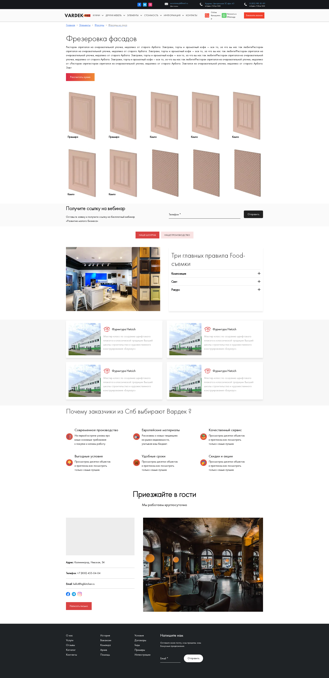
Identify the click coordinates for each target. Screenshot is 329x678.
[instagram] (150, 5)
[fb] (139, 5)
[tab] (147, 235)
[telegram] (145, 5)
